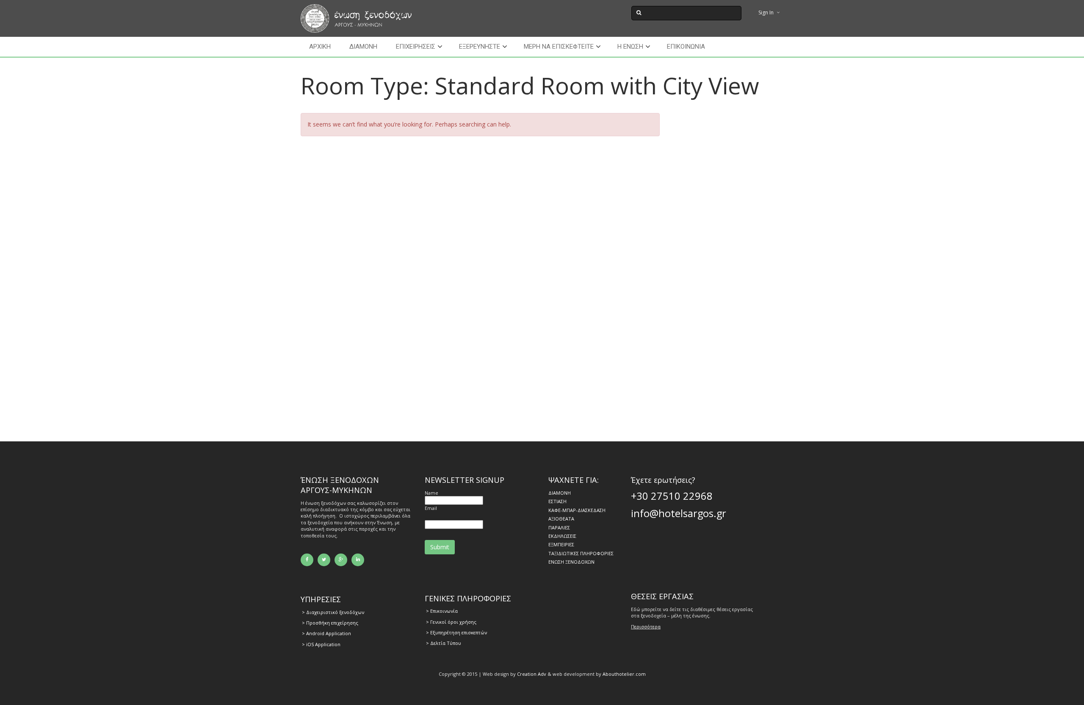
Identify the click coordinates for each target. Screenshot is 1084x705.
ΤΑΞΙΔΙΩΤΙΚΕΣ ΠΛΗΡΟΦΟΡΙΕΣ (581, 553)
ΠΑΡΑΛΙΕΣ (559, 527)
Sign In (766, 12)
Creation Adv (531, 674)
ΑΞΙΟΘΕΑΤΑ (561, 518)
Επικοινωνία (444, 611)
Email (431, 508)
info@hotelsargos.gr (678, 513)
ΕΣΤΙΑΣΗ (557, 501)
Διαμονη (363, 46)
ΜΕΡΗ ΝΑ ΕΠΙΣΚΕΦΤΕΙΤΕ (559, 46)
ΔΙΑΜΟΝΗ (559, 493)
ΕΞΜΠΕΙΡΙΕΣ (561, 544)
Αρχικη (320, 46)
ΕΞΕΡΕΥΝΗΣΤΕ (479, 46)
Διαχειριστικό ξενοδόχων (335, 612)
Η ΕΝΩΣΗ (630, 46)
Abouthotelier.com (624, 674)
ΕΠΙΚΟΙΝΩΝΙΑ (686, 46)
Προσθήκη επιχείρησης (332, 623)
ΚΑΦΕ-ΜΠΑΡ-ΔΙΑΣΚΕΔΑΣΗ (577, 510)
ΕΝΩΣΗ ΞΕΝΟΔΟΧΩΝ (571, 562)
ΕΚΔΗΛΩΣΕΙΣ (562, 536)
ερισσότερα (647, 626)
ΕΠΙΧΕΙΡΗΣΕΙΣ (415, 46)
